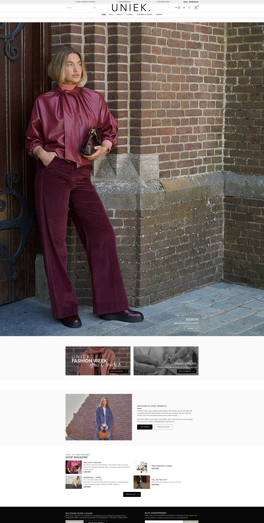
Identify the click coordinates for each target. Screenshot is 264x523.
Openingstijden (163, 427)
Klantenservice (194, 1)
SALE (111, 14)
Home (104, 14)
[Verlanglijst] (189, 8)
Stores (185, 1)
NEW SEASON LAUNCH (162, 466)
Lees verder (145, 427)
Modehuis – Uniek (92, 477)
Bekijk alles (131, 494)
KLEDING (129, 14)
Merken (159, 14)
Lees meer (87, 471)
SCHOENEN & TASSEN (144, 14)
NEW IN (119, 14)
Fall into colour (92, 462)
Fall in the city (159, 480)
